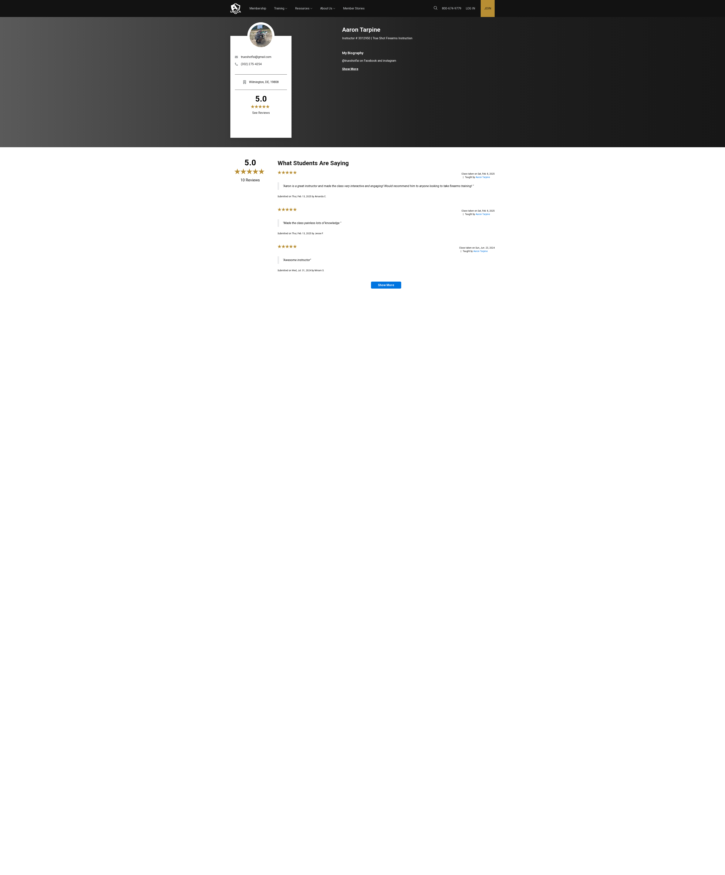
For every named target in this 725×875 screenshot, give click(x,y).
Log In (470, 8)
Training (280, 5)
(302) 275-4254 (251, 64)
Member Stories (354, 8)
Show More (350, 69)
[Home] (235, 8)
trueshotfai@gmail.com (256, 57)
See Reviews (261, 113)
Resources (303, 5)
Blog (368, 5)
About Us (327, 5)
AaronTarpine (483, 177)
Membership (257, 8)
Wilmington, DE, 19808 (264, 82)
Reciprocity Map (389, 5)
